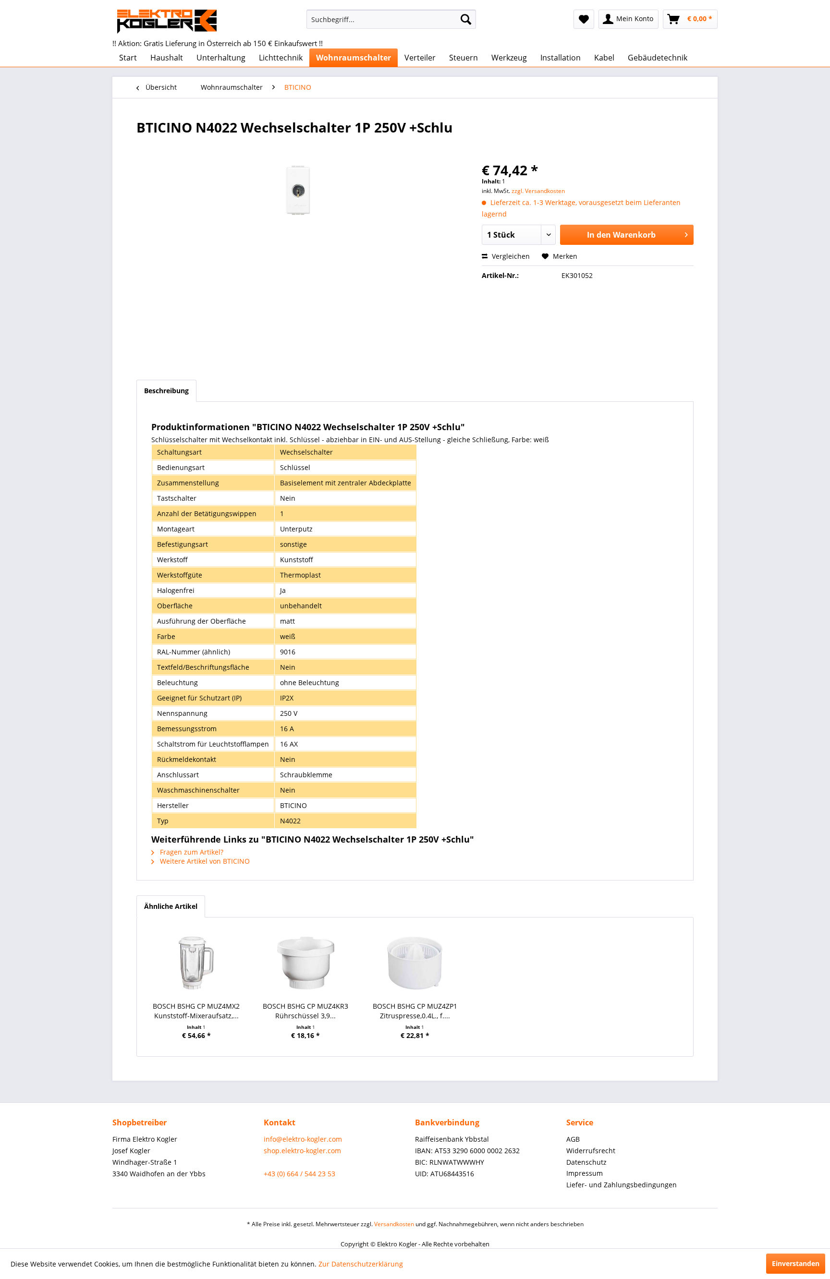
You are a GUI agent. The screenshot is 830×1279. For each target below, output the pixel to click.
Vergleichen (510, 256)
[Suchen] (466, 19)
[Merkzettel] (584, 19)
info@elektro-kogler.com (303, 1139)
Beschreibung (166, 390)
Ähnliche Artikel (170, 906)
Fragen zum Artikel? (190, 852)
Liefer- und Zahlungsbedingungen (621, 1184)
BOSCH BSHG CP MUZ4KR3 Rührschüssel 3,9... (305, 1010)
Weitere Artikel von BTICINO (204, 861)
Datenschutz (586, 1162)
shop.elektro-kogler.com (302, 1150)
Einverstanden (795, 1263)
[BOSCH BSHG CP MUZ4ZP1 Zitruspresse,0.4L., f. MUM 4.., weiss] (415, 963)
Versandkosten (394, 1224)
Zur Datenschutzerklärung (360, 1263)
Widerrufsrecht (590, 1150)
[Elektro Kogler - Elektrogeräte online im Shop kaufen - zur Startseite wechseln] (167, 22)
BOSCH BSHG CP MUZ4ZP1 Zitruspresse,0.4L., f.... (415, 1010)
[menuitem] (391, 19)
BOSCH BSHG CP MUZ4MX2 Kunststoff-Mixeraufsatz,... (196, 1010)
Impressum (584, 1173)
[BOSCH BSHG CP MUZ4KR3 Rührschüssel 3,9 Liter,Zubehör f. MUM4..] (306, 963)
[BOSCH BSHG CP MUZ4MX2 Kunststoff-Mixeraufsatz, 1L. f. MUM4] (196, 963)
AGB (573, 1139)
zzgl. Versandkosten (538, 191)
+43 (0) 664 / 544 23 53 (299, 1173)
